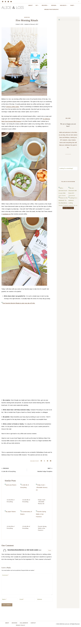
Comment (5, 575)
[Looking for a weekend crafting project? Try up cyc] (73, 201)
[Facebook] (3, 1)
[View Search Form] (78, 1)
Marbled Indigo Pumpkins (44, 470)
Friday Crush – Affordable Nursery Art (42, 501)
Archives (14, 622)
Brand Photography (51, 9)
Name (4, 599)
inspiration (27, 17)
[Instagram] (8, 1)
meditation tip (7, 214)
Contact (33, 622)
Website (39, 599)
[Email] (11, 1)
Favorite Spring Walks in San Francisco (42, 528)
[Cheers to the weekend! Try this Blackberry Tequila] (63, 201)
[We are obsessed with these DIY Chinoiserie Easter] (73, 191)
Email (22, 599)
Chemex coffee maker (12, 106)
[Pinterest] (5, 1)
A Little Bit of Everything (9, 470)
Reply (49, 550)
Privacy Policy (20, 625)
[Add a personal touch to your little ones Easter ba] (63, 191)
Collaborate (24, 622)
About (30, 5)
